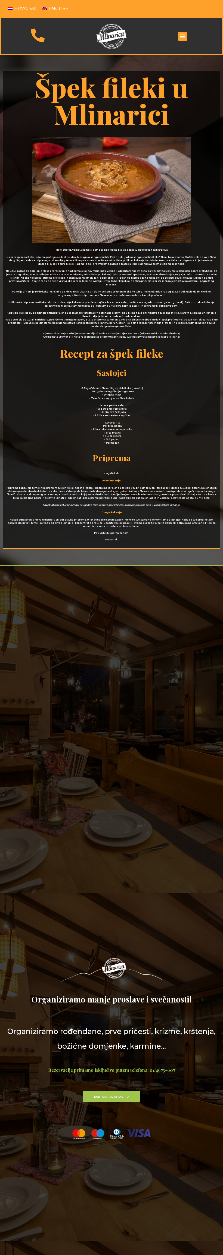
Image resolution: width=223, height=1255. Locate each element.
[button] (182, 36)
